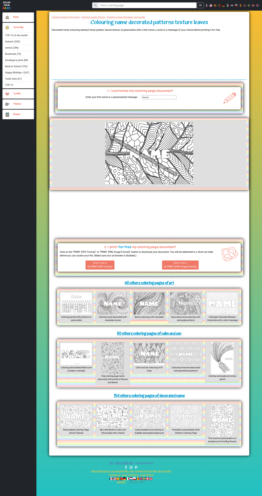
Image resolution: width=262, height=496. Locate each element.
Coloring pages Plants (93, 17)
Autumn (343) (12, 41)
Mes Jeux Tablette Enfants (138, 471)
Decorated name (144, 462)
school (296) (12, 47)
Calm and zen (124, 463)
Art (111, 463)
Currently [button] (18, 27)
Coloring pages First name (66, 17)
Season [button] (16, 114)
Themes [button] (17, 104)
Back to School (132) (16, 66)
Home (16, 17)
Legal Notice (146, 474)
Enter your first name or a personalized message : (112, 97)
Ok (200, 5)
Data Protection (130, 474)
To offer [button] (17, 94)
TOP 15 (9, 85)
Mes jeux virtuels (162, 471)
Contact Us (115, 474)
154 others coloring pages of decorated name (149, 396)
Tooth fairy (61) (13, 78)
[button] (7, 27)
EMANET (121, 482)
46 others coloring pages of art (149, 283)
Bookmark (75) (13, 54)
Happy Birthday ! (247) (17, 72)
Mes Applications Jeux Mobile (107, 471)
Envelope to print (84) (16, 60)
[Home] (7, 17)
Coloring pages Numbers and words (126, 17)
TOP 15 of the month (16, 35)
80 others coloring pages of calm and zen (149, 334)
